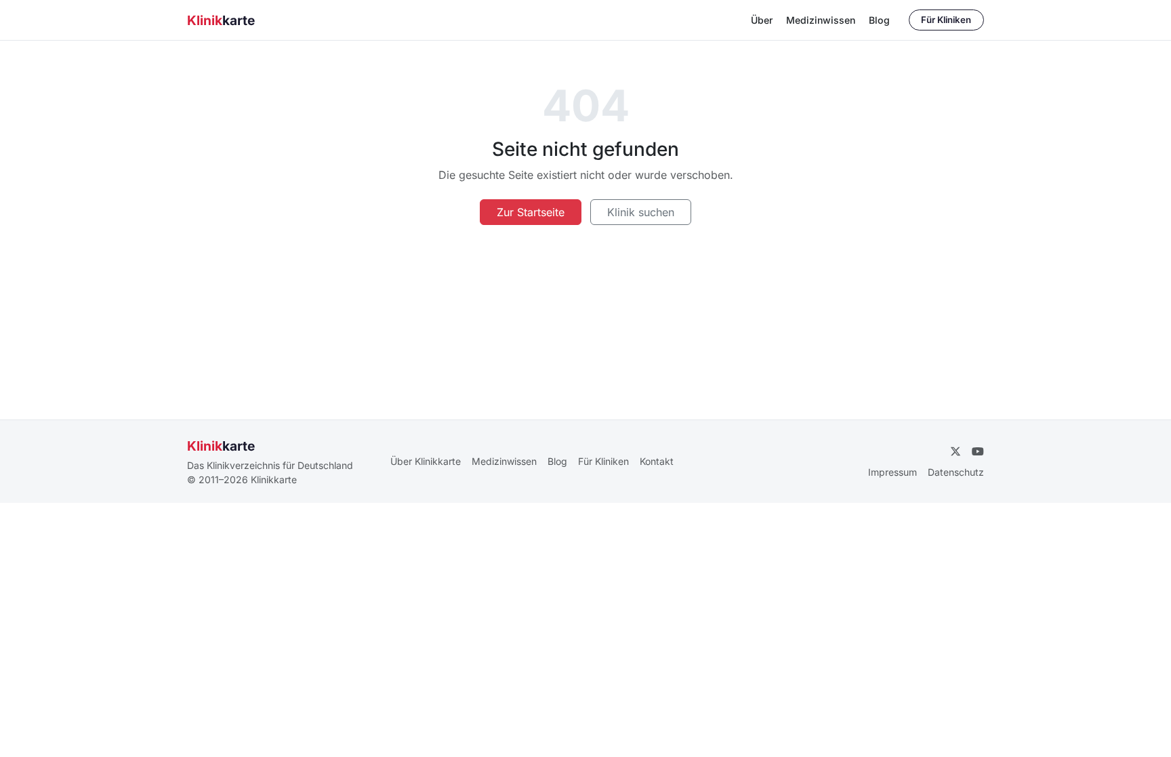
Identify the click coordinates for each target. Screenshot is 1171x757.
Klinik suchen (640, 212)
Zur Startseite (530, 212)
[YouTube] (978, 451)
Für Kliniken (946, 19)
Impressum (892, 472)
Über (762, 20)
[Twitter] (955, 451)
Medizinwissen (820, 20)
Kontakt (657, 461)
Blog (879, 20)
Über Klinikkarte (425, 461)
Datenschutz (956, 472)
